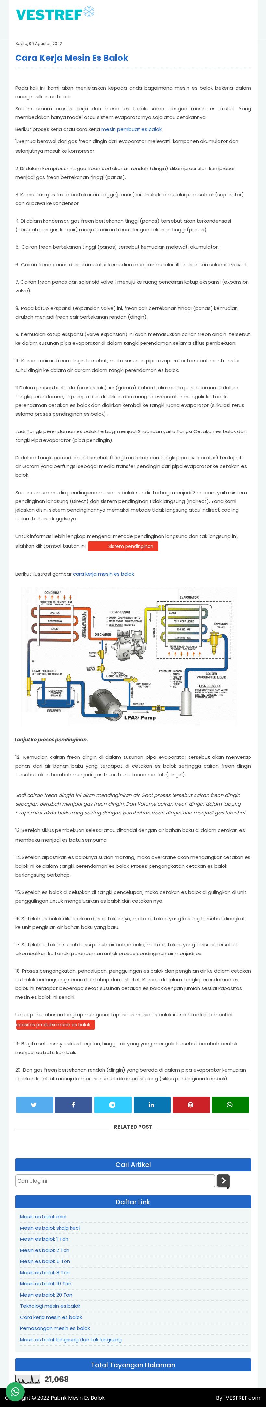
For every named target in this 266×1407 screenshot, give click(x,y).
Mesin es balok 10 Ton (45, 1283)
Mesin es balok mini (43, 1216)
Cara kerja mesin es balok (51, 1317)
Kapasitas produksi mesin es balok (53, 1024)
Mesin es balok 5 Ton (45, 1261)
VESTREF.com (242, 1398)
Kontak (205, 30)
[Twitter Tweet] (34, 1105)
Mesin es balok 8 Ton (45, 1272)
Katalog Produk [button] (163, 30)
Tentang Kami (117, 30)
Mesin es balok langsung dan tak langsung (71, 1339)
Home (81, 30)
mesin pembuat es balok (131, 129)
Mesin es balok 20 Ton (46, 1295)
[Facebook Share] (73, 1105)
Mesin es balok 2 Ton (44, 1250)
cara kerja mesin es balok (103, 574)
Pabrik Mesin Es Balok (78, 1398)
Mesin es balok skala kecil (50, 1228)
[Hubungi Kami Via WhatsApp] (15, 1391)
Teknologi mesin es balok (50, 1306)
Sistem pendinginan (130, 546)
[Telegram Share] (113, 1105)
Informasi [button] (236, 30)
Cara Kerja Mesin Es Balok (71, 58)
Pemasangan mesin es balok (55, 1328)
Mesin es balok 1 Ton (44, 1239)
